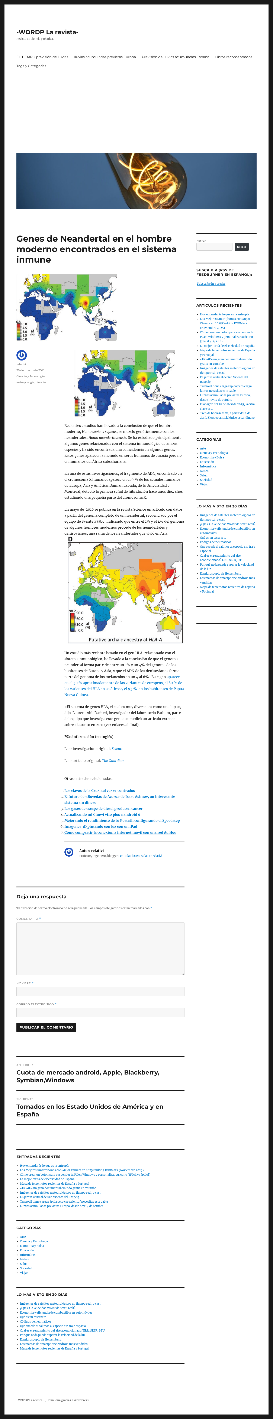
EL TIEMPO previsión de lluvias (42, 57)
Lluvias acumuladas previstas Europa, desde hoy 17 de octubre (61, 1206)
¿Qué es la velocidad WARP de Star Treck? (47, 1308)
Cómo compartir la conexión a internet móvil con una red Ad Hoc (120, 832)
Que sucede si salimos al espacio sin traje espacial (53, 1326)
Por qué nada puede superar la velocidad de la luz (52, 1335)
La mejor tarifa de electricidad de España (47, 1179)
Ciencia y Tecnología (30, 376)
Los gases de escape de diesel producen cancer (103, 808)
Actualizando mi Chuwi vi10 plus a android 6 (102, 814)
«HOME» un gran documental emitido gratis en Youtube (58, 1188)
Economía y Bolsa (32, 1246)
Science (117, 748)
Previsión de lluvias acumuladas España (175, 57)
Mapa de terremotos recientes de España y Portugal (54, 1183)
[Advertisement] (137, 110)
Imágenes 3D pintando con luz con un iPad (100, 826)
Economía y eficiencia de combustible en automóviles (56, 1312)
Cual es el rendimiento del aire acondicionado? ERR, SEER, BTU (62, 1330)
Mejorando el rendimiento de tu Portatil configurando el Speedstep (122, 820)
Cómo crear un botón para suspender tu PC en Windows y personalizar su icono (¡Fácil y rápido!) (85, 1175)
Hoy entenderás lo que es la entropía (44, 1166)
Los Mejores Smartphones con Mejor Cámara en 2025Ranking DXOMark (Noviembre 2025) (82, 1170)
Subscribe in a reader (211, 283)
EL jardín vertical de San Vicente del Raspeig (49, 1197)
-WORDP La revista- (47, 32)
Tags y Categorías (31, 66)
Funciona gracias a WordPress (68, 1400)
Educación (27, 1250)
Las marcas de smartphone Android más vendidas (54, 1344)
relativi (21, 364)
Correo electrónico (36, 1004)
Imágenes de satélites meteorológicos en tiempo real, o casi (60, 1192)
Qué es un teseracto (33, 1317)
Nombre (25, 983)
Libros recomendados (233, 57)
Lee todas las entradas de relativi (140, 856)
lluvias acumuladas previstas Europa (105, 57)
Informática (28, 1255)
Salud (24, 1264)
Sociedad (26, 1268)
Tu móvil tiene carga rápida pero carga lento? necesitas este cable (64, 1201)
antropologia (25, 382)
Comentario (28, 919)
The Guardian (113, 760)
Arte (23, 1237)
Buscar (201, 241)
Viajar (24, 1273)
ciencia (41, 382)
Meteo (24, 1259)
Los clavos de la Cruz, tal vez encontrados (99, 790)
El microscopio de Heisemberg (40, 1339)
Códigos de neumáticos (35, 1321)
